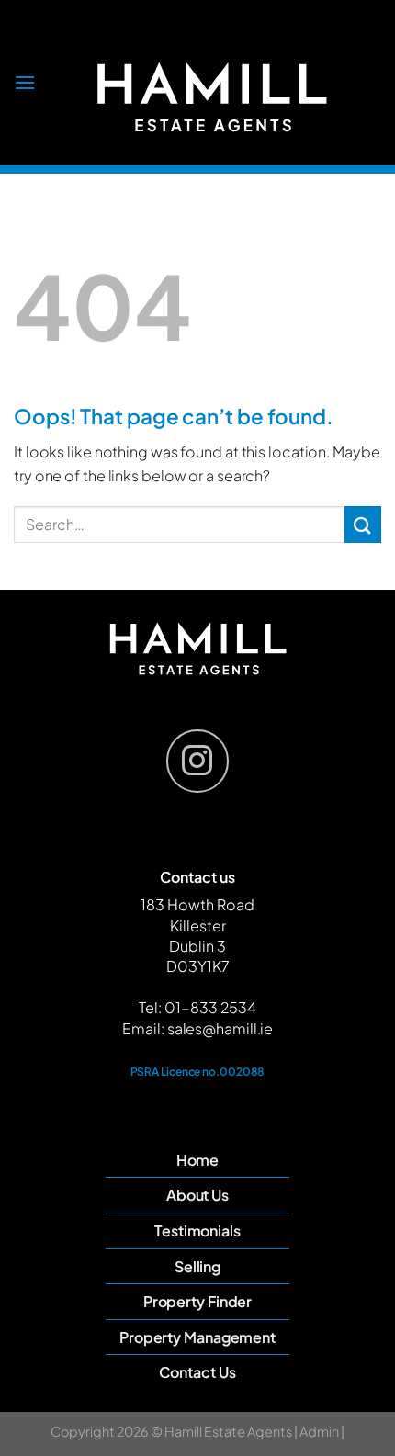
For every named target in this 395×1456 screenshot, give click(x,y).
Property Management (197, 1337)
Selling (197, 1266)
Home (198, 1159)
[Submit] (362, 524)
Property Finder (198, 1301)
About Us (197, 1194)
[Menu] (25, 82)
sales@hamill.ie (220, 1028)
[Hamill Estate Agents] (212, 96)
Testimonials (197, 1230)
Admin (318, 1431)
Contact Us (197, 1372)
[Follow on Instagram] (197, 760)
